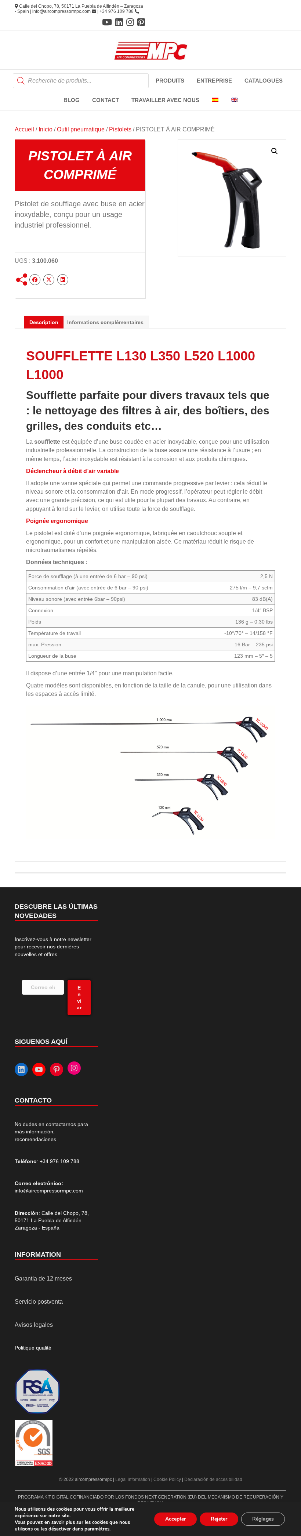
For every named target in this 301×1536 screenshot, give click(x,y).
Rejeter (219, 1518)
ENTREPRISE (214, 80)
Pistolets (120, 129)
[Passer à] (215, 100)
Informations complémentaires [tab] (105, 322)
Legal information (133, 1479)
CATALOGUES (263, 80)
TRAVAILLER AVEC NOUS (165, 100)
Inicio (45, 129)
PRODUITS (170, 80)
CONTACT (105, 100)
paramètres (96, 1529)
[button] (274, 151)
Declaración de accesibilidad (213, 1479)
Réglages (263, 1518)
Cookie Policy (167, 1479)
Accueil (24, 129)
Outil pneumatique (81, 129)
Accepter (175, 1518)
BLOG (72, 100)
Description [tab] (43, 322)
